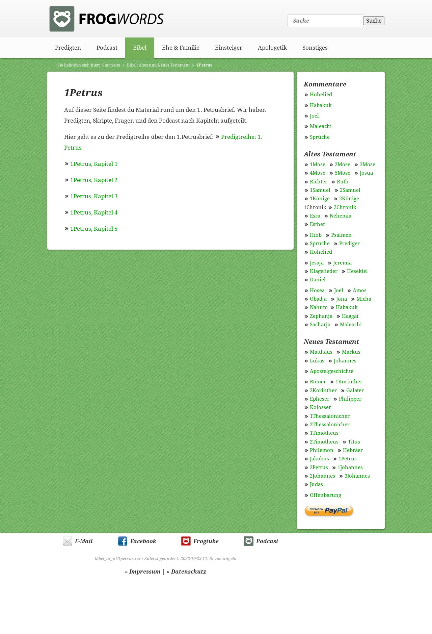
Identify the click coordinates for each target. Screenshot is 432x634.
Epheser (319, 399)
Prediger (349, 243)
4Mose (317, 173)
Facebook (143, 541)
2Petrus (319, 467)
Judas (316, 484)
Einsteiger (228, 47)
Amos (360, 290)
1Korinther (348, 382)
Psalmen (341, 235)
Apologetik (272, 47)
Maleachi (321, 126)
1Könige (320, 199)
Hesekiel (357, 271)
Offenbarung (325, 495)
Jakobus (319, 459)
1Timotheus (324, 433)
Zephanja (321, 316)
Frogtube (206, 541)
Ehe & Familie (180, 47)
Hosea (317, 290)
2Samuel (350, 190)
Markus (351, 352)
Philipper (350, 399)
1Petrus (204, 65)
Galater (355, 390)
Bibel (139, 47)
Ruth (343, 182)
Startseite (111, 65)
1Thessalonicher (330, 416)
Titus (354, 442)
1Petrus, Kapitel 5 (94, 228)
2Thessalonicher (330, 425)
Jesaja (317, 263)
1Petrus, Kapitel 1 (94, 163)
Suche (374, 21)
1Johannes (350, 467)
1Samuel (320, 190)
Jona (341, 299)
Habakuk (321, 105)
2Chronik (345, 207)
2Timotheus (324, 442)
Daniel (318, 280)
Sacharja (320, 325)
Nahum (319, 307)
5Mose (342, 173)
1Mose (317, 164)
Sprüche (320, 137)
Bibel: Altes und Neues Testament (158, 65)
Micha (363, 299)
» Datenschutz (186, 571)
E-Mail (84, 541)
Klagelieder (324, 271)
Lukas (317, 361)
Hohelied (321, 95)
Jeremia (342, 263)
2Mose (342, 164)
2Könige (349, 199)
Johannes (345, 361)
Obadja (318, 299)
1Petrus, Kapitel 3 (94, 196)
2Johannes (322, 476)
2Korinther (323, 390)
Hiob (316, 235)
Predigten (68, 47)
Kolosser (320, 407)
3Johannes (357, 476)
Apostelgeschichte (331, 371)
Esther (317, 224)
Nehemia (340, 216)
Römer (318, 382)
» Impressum (143, 571)
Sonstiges (315, 47)
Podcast (107, 47)
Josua (366, 173)
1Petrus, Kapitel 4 (94, 212)
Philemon (321, 450)
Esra (315, 216)
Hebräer (353, 450)
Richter (318, 182)
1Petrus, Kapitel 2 (94, 180)
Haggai (350, 316)
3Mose (367, 164)
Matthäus (321, 352)
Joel (314, 116)
